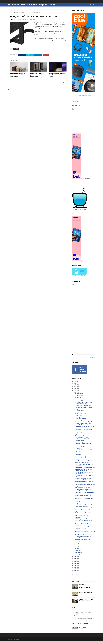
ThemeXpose (16, 639)
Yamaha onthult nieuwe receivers (84, 405)
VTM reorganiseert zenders (82, 487)
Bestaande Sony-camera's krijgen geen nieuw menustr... (84, 510)
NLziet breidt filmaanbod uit (82, 462)
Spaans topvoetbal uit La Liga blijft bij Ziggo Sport (84, 473)
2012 (75, 569)
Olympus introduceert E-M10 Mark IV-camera (84, 499)
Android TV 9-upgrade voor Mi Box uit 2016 (84, 450)
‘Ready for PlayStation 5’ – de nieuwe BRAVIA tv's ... (85, 524)
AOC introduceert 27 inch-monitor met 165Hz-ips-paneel (84, 505)
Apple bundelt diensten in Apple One (85, 467)
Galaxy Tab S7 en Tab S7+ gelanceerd (82, 516)
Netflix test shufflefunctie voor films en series (83, 439)
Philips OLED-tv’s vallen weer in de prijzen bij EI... (84, 465)
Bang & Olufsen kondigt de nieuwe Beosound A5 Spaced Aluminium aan (18, 75)
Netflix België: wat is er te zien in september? (84, 414)
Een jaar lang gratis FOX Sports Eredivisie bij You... (83, 527)
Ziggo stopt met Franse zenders (84, 530)
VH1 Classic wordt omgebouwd (83, 508)
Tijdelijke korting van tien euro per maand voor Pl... (84, 493)
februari (77, 552)
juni (76, 545)
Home (11, 12)
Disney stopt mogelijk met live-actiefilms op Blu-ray (83, 458)
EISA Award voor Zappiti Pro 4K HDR (84, 456)
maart (77, 550)
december (78, 393)
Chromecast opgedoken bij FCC (83, 421)
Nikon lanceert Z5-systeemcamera (84, 534)
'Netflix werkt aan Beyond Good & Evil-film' (84, 513)
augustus (78, 400)
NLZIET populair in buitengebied (83, 519)
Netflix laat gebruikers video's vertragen (83, 540)
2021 (75, 390)
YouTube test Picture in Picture (83, 407)
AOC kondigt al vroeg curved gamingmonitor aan (82, 433)
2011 (75, 570)
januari (77, 554)
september (78, 399)
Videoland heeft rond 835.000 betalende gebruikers (83, 479)
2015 (75, 563)
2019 (75, 556)
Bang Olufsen (17, 12)
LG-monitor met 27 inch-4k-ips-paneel (83, 537)
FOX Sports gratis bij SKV (81, 420)
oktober (77, 397)
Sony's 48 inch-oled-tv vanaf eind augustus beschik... (84, 502)
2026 (75, 381)
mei (76, 547)
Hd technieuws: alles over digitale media (32, 4)
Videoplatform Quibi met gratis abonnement (83, 496)
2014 (75, 565)
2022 (75, 388)
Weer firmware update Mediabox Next (84, 482)
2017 (75, 560)
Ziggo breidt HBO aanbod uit (82, 461)
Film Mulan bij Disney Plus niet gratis (85, 445)
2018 (75, 558)
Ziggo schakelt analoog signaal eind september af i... (85, 485)
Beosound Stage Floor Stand (56, 23)
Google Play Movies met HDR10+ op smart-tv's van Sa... (84, 427)
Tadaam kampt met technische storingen (83, 453)
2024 (75, 385)
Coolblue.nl (75, 101)
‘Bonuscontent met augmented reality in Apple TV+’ (83, 403)
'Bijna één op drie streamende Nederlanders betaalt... (83, 424)
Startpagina (75, 574)
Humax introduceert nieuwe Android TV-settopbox (85, 532)
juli (76, 543)
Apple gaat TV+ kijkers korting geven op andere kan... (83, 470)
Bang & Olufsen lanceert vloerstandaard (81, 409)
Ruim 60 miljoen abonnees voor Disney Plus (83, 521)
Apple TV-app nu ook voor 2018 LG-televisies (84, 430)
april (76, 548)
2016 (75, 561)
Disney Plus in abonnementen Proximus (83, 447)
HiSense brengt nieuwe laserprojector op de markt (83, 442)
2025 (75, 383)
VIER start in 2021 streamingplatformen (81, 436)
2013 (75, 567)
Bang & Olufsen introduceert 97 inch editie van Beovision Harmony (57, 75)
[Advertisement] (83, 328)
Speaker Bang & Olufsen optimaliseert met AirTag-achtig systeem (37, 75)
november (78, 395)
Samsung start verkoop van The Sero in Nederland (83, 417)
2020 (75, 392)
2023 (75, 386)
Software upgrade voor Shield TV (84, 412)
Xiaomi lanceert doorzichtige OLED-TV (84, 476)
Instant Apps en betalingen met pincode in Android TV (83, 490)
